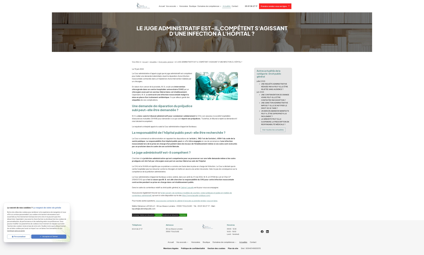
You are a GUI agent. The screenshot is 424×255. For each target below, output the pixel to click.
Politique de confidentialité (193, 248)
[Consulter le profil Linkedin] (267, 231)
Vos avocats (171, 6)
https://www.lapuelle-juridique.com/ (196, 195)
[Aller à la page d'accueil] (142, 6)
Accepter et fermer (50, 236)
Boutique (192, 6)
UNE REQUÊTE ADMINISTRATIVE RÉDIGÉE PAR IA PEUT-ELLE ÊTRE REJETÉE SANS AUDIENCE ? (274, 86)
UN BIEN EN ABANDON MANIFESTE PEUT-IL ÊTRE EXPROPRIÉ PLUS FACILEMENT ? (275, 113)
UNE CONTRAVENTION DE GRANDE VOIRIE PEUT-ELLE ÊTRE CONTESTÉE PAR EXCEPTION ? (275, 97)
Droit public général (166, 62)
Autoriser (158, 215)
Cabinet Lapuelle (187, 187)
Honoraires (183, 6)
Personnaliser (20, 237)
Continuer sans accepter (16, 231)
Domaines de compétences (208, 6)
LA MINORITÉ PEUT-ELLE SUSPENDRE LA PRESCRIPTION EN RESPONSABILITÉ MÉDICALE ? (275, 121)
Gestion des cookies (216, 248)
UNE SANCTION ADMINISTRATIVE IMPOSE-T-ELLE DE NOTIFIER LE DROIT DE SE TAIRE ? (274, 105)
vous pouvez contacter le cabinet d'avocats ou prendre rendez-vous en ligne (186, 201)
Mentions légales (170, 248)
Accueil (162, 6)
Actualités (227, 6)
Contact (235, 6)
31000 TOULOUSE (174, 230)
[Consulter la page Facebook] (262, 231)
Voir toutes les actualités (273, 130)
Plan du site (233, 248)
